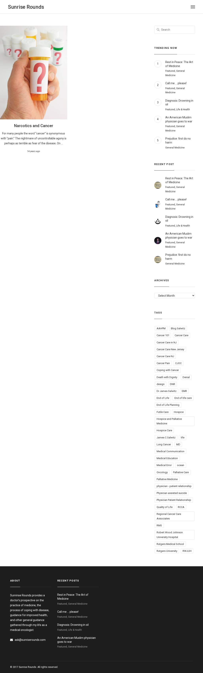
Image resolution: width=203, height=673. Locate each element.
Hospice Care (164, 430)
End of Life (163, 397)
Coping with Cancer (168, 370)
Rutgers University (167, 550)
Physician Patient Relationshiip (174, 499)
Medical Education (167, 458)
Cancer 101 (163, 335)
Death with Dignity (167, 377)
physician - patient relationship (174, 486)
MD (178, 444)
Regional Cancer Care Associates (169, 516)
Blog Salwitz (178, 328)
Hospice (179, 412)
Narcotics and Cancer (33, 125)
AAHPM (161, 328)
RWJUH (187, 550)
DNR (172, 384)
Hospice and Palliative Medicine (169, 421)
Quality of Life (164, 507)
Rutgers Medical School (170, 544)
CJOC (178, 363)
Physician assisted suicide (172, 493)
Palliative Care (181, 472)
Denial (186, 377)
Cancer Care (181, 335)
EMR (184, 391)
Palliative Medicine (167, 479)
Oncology (162, 472)
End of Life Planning (168, 404)
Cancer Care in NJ (167, 342)
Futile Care (163, 412)
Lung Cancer (164, 444)
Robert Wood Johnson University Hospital (170, 534)
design (161, 384)
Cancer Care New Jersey (170, 349)
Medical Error (164, 465)
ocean (180, 465)
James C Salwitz (166, 437)
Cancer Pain (163, 363)
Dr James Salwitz (166, 391)
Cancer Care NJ (165, 356)
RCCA (181, 507)
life (182, 437)
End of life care (183, 397)
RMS (159, 525)
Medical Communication (170, 451)
